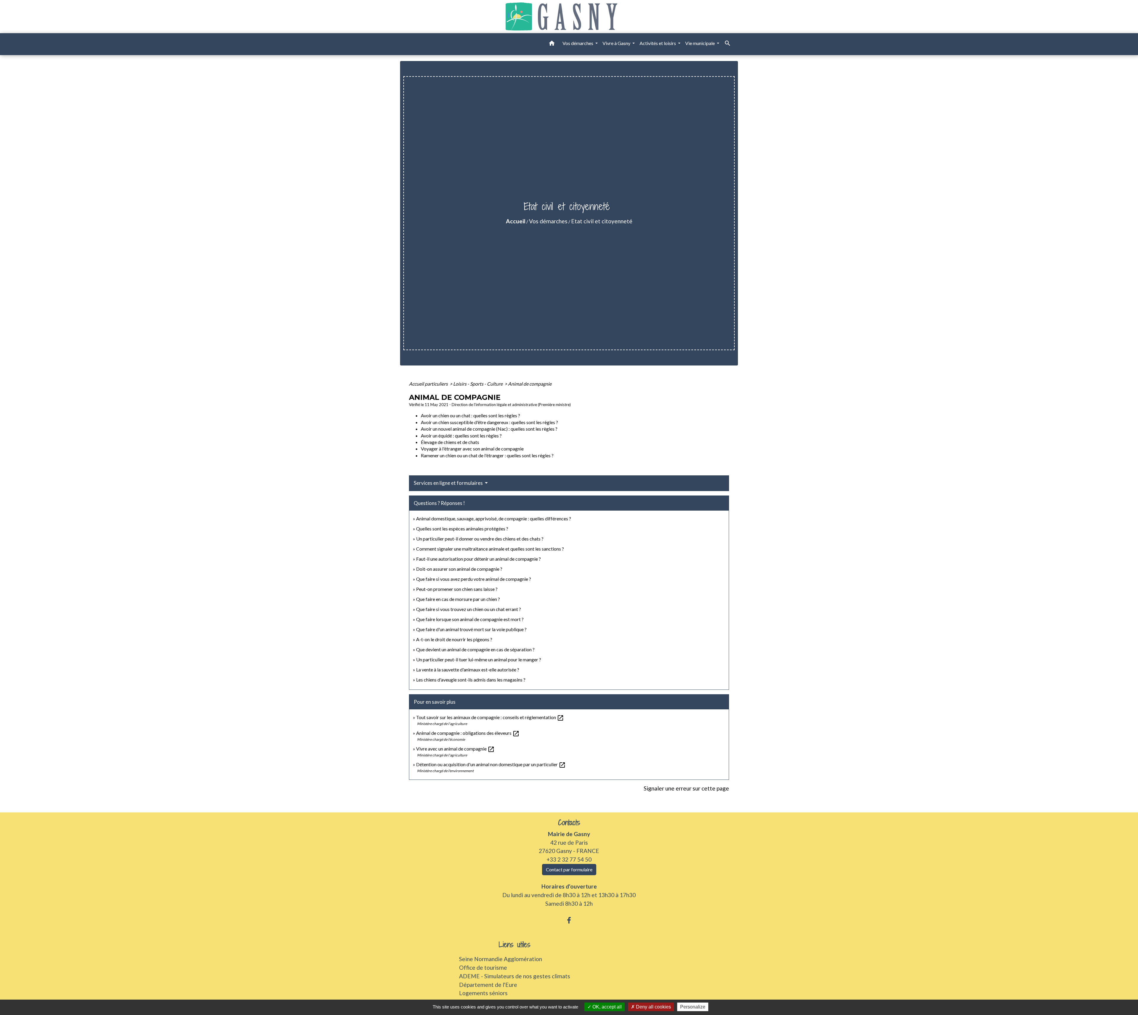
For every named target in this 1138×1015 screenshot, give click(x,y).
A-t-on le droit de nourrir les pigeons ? (454, 639)
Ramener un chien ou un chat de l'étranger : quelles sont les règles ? (487, 455)
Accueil (515, 221)
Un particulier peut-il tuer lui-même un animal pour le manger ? (478, 659)
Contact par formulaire (569, 869)
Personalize (692, 1006)
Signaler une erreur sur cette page (686, 788)
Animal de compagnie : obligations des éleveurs (468, 733)
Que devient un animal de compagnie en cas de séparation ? (475, 649)
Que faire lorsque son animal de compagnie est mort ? (470, 619)
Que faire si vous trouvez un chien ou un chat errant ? (468, 609)
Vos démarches (548, 221)
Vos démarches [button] (578, 43)
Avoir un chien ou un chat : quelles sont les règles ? (470, 415)
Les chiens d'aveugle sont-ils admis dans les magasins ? (470, 679)
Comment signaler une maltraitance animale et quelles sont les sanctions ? (490, 548)
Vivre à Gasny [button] (616, 43)
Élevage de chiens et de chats (450, 442)
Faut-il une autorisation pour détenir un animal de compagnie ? (478, 559)
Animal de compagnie (530, 384)
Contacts (569, 822)
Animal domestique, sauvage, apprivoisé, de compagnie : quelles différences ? (493, 518)
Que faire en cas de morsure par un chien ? (458, 599)
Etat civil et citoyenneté (601, 221)
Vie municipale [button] (700, 43)
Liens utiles (514, 944)
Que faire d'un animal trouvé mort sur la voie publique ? (471, 629)
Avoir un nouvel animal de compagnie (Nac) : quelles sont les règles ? (489, 429)
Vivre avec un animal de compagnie (455, 748)
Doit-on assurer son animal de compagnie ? (459, 569)
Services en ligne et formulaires (449, 483)
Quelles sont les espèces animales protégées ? (462, 528)
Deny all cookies (653, 1006)
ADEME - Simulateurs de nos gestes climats (514, 976)
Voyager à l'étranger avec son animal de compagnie (472, 448)
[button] (552, 44)
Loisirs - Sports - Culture (478, 384)
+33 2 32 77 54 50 (569, 859)
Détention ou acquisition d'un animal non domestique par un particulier (491, 764)
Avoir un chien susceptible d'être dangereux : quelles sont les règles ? (489, 422)
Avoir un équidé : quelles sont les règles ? (461, 435)
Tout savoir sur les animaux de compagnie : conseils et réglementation (490, 717)
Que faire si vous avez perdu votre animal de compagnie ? (473, 579)
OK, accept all (606, 1006)
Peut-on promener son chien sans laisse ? (457, 589)
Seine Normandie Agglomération (500, 958)
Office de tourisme (483, 967)
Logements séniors (483, 993)
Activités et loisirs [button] (658, 43)
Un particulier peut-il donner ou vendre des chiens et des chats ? (480, 538)
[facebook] (569, 920)
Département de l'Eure (488, 984)
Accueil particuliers (429, 384)
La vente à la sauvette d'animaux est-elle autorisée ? (467, 669)
